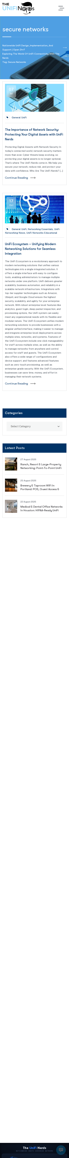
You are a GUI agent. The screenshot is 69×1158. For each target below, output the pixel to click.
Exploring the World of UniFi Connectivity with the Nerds (30, 55)
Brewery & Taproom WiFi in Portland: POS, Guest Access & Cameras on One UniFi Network (40, 489)
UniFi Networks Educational (41, 232)
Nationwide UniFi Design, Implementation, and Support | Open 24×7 (27, 47)
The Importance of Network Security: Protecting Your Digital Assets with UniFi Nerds (34, 134)
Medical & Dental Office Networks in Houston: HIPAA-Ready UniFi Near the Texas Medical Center (41, 510)
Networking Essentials (40, 229)
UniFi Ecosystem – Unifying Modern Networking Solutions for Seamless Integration (30, 248)
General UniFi (19, 117)
